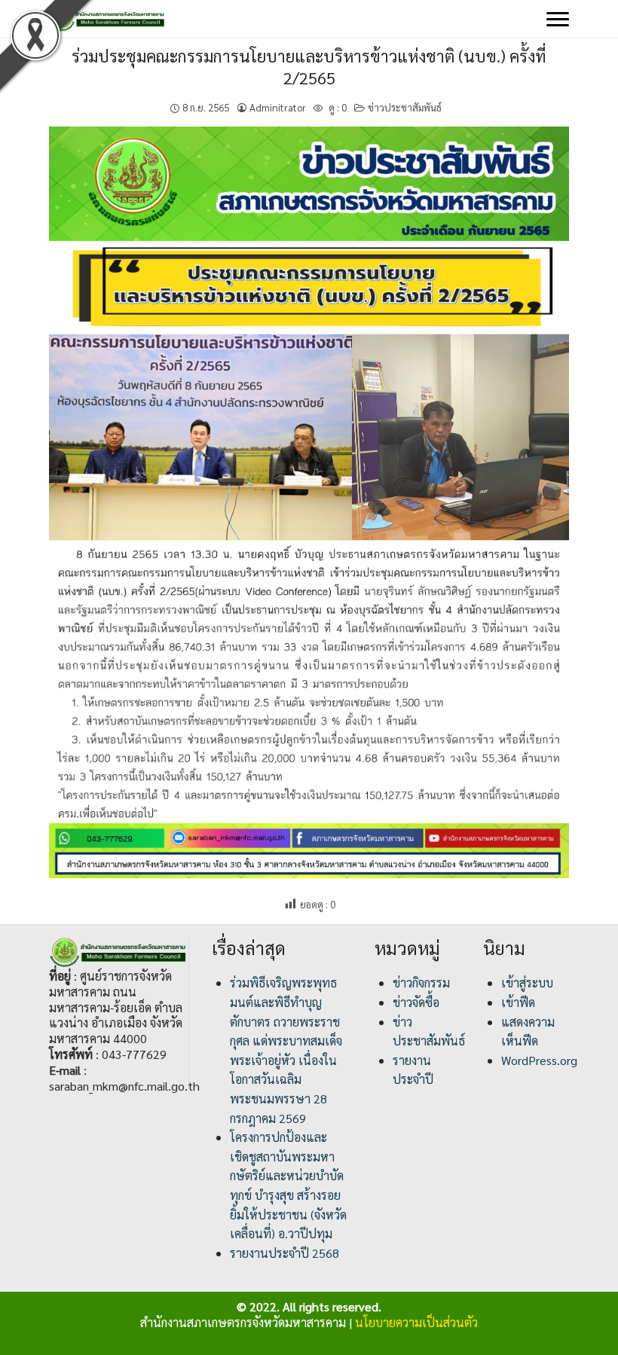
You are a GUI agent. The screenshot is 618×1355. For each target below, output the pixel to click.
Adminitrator (277, 107)
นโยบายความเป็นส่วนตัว (416, 1322)
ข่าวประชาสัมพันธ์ (405, 107)
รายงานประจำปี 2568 (284, 1253)
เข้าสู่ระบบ (527, 982)
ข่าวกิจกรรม (421, 982)
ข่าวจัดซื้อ (416, 1002)
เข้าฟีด (518, 1002)
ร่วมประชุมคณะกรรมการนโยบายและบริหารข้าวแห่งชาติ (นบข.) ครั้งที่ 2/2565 (309, 66)
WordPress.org (539, 1060)
